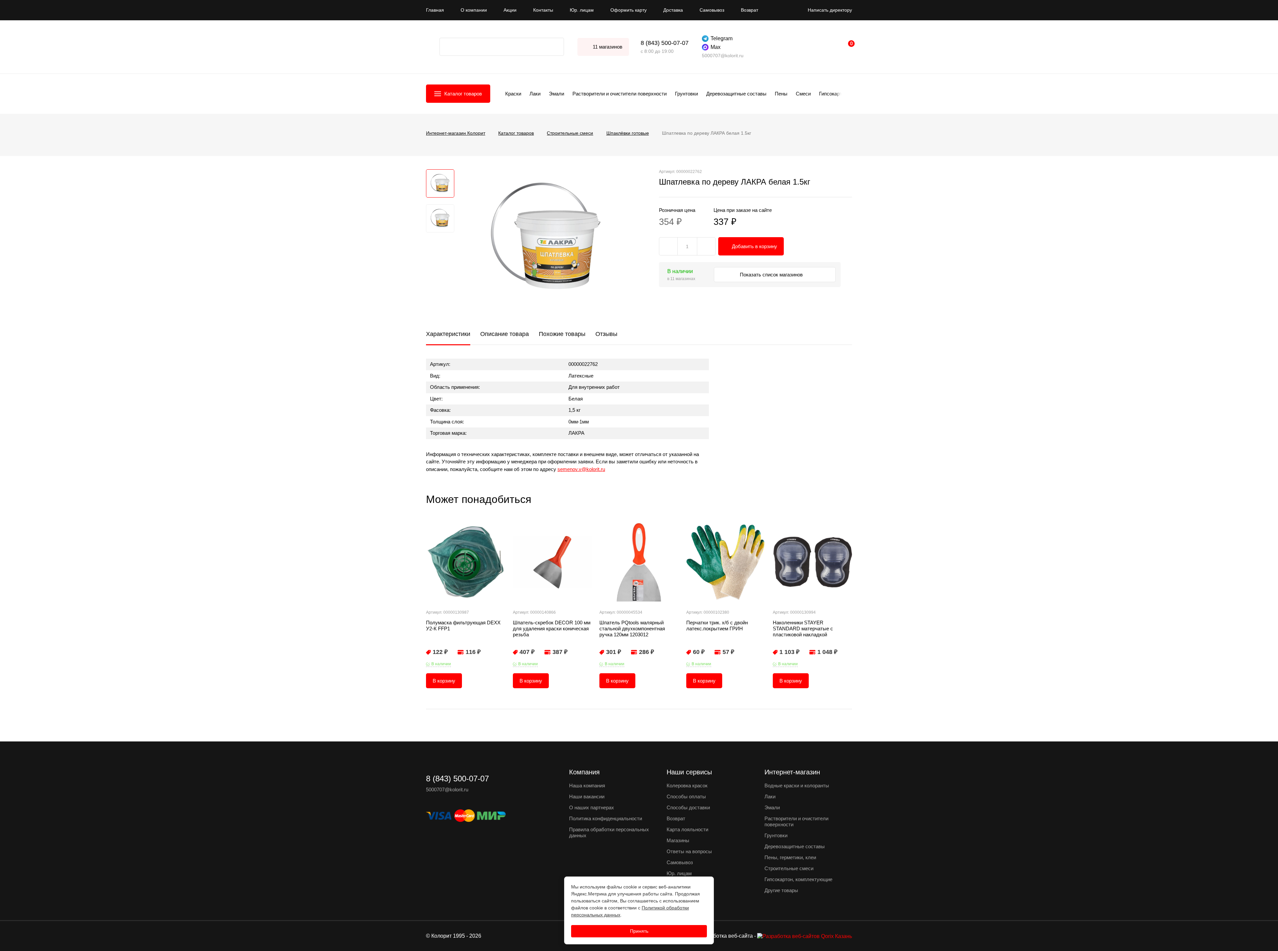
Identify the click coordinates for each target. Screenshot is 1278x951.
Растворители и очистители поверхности (619, 93)
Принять (639, 931)
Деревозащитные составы (736, 93)
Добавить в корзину (754, 246)
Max (716, 47)
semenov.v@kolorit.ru (581, 469)
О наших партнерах (591, 807)
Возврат (749, 10)
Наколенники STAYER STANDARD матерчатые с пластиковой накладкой (803, 628)
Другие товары (781, 890)
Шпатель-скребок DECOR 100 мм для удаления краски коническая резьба (551, 628)
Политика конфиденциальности (605, 818)
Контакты (543, 10)
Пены (781, 93)
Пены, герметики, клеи (790, 857)
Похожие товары (562, 334)
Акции (510, 10)
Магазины (678, 840)
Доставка (673, 10)
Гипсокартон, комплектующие (798, 879)
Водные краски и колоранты (796, 785)
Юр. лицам (582, 10)
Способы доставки (688, 807)
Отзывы (606, 334)
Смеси (803, 93)
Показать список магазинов (772, 274)
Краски (513, 93)
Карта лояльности (687, 829)
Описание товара (504, 334)
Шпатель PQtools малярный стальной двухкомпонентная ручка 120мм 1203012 (632, 628)
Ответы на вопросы (689, 851)
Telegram (722, 38)
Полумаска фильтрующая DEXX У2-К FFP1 (463, 625)
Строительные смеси (788, 868)
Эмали (556, 93)
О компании (474, 10)
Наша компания (587, 785)
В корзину (444, 681)
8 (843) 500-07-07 (665, 43)
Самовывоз (712, 10)
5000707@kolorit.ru (723, 55)
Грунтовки (686, 93)
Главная (435, 10)
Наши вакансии (586, 796)
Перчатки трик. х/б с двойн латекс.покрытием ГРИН (717, 625)
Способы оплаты (686, 796)
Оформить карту (628, 10)
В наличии (441, 664)
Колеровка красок (687, 785)
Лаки (535, 93)
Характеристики (448, 334)
